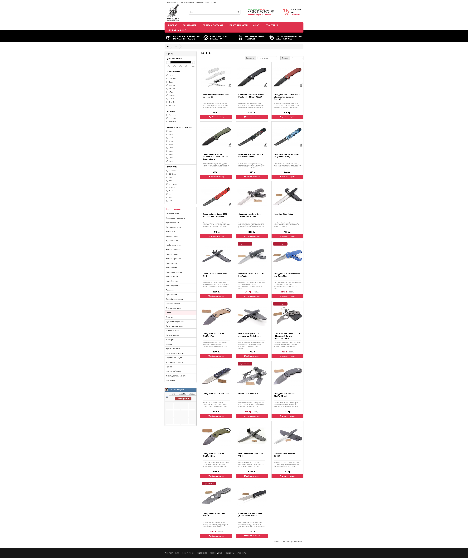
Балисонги (170, 231)
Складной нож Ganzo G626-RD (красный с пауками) (215, 215)
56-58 (171, 138)
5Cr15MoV (172, 171)
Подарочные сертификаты (235, 553)
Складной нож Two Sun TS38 (216, 394)
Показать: (285, 58)
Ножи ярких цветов (174, 272)
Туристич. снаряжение (175, 322)
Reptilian (172, 95)
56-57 (171, 134)
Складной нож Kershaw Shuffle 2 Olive (213, 455)
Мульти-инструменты (175, 353)
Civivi (171, 75)
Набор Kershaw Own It (248, 394)
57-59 (171, 144)
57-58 (171, 141)
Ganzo (171, 82)
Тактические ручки (173, 227)
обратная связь (284, 39)
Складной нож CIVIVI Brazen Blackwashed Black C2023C (251, 96)
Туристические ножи (174, 326)
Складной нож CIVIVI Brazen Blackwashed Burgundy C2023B (287, 97)
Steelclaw (172, 102)
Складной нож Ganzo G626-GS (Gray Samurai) (286, 155)
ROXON (171, 99)
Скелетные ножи (173, 304)
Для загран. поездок (174, 362)
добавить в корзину (217, 117)
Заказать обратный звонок (259, 15)
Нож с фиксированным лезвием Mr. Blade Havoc (249, 335)
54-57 (171, 131)
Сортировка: (250, 58)
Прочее (169, 367)
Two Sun (172, 105)
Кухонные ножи (172, 222)
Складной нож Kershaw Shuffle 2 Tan (213, 335)
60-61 (171, 161)
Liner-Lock (172, 118)
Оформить (295, 15)
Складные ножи (172, 213)
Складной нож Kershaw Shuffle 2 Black (284, 395)
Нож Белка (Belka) (173, 371)
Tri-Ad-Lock (172, 122)
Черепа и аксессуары (174, 358)
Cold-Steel (172, 78)
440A (171, 181)
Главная (172, 25)
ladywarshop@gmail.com (289, 36)
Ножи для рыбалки (173, 259)
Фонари (169, 344)
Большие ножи (172, 236)
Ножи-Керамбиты (173, 286)
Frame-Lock (173, 115)
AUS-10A (172, 187)
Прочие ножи (171, 295)
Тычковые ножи (172, 331)
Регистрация (271, 25)
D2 (170, 194)
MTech (171, 92)
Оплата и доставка (213, 25)
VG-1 (170, 201)
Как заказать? (189, 25)
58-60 (171, 148)
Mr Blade (172, 89)
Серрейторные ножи (174, 299)
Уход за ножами (172, 335)
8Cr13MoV (172, 174)
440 (170, 177)
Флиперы (170, 340)
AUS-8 (171, 191)
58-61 (171, 151)
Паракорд (170, 290)
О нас (256, 25)
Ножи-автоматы (172, 277)
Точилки (169, 317)
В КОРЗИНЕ (296, 10)
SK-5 (170, 197)
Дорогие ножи (172, 241)
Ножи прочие (171, 268)
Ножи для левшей (173, 250)
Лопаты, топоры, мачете (176, 376)
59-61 (171, 158)
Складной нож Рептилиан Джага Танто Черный (250, 514)
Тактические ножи (173, 308)
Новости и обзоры (238, 25)
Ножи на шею (171, 263)
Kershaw (172, 85)
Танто (176, 46)
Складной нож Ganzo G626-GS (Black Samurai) (250, 155)
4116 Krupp (172, 184)
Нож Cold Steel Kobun (283, 214)
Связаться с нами (172, 553)
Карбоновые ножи (173, 245)
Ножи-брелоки (172, 281)
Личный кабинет (177, 30)
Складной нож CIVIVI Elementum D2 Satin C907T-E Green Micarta (215, 156)
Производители (216, 553)
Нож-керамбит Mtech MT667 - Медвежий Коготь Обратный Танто (287, 336)
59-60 (171, 154)
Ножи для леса (172, 254)
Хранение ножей (173, 349)
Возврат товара (188, 553)
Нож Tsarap (170, 380)
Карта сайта (202, 553)
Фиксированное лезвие (175, 218)
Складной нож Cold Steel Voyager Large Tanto (249, 215)
